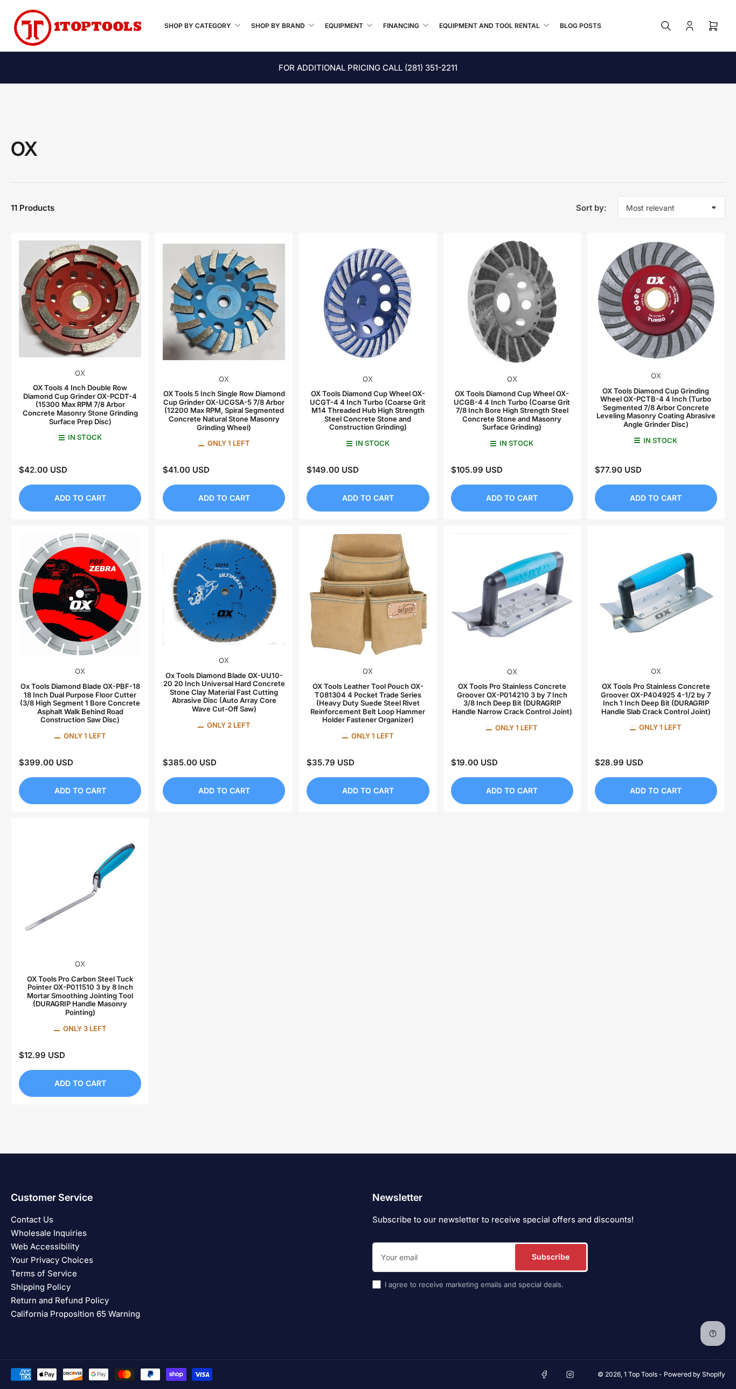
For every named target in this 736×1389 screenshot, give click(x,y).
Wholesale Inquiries (49, 1233)
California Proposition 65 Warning (75, 1314)
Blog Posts (580, 26)
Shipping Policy (41, 1287)
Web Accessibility (45, 1246)
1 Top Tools (640, 1374)
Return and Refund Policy (60, 1300)
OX (80, 373)
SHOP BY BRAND (278, 26)
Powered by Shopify (694, 1374)
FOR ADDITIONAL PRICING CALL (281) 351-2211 (368, 68)
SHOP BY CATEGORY (197, 26)
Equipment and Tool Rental (489, 26)
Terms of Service (44, 1273)
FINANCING (401, 26)
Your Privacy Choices (52, 1260)
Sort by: (591, 208)
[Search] (666, 26)
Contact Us (32, 1219)
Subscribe (551, 1256)
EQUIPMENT (344, 26)
